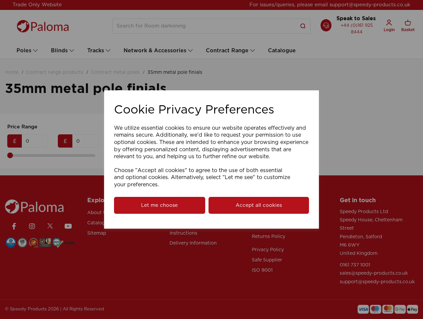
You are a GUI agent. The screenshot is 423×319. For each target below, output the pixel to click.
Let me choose (159, 205)
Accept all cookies (259, 205)
